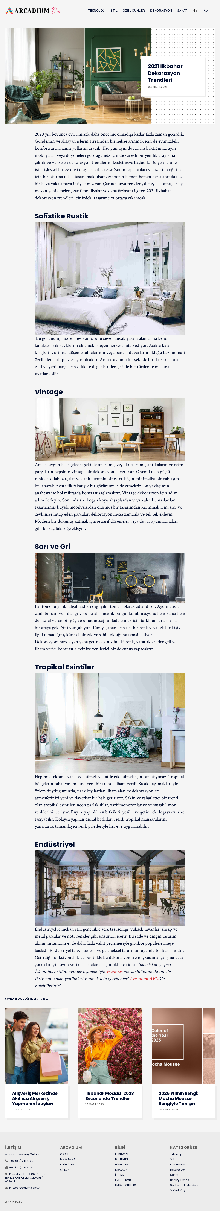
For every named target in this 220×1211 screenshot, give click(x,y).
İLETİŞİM (120, 1175)
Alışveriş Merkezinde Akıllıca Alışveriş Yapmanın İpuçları (35, 1098)
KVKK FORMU (123, 1180)
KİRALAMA (121, 1169)
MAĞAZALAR (67, 1159)
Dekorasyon (161, 10)
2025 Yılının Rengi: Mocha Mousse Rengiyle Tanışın (178, 1098)
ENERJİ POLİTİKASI (126, 1185)
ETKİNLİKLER (67, 1164)
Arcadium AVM (144, 979)
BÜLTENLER (121, 1159)
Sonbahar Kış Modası (184, 1185)
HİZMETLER (121, 1164)
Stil (114, 10)
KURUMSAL (121, 1154)
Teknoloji (97, 10)
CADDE (64, 1154)
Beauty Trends (179, 1180)
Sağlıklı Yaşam (179, 1190)
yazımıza (114, 972)
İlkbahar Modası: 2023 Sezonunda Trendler (109, 1095)
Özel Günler (134, 10)
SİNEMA (64, 1169)
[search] (206, 10)
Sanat (182, 10)
